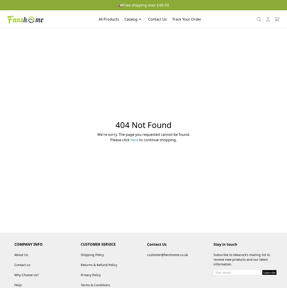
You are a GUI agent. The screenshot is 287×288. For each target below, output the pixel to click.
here (134, 139)
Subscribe (269, 273)
